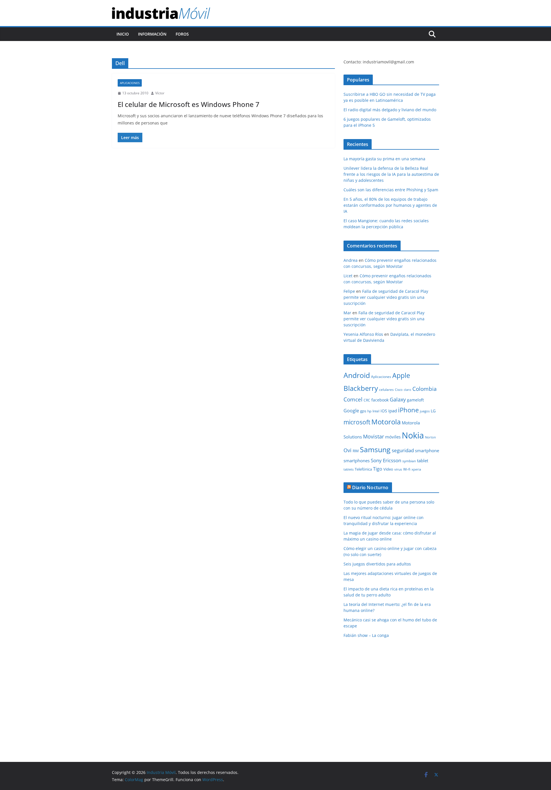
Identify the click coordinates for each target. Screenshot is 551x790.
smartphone (427, 450)
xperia (416, 469)
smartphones (357, 460)
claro (407, 390)
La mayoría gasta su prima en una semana (384, 158)
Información (152, 34)
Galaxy (398, 399)
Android (357, 375)
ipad (392, 410)
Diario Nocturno (370, 487)
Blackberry (361, 388)
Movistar (373, 436)
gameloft (415, 400)
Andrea (351, 260)
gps (363, 410)
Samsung (375, 449)
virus (398, 469)
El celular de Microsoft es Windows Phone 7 (188, 104)
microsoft (357, 422)
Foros (182, 34)
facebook (380, 400)
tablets (349, 469)
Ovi (348, 450)
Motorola (386, 421)
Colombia (424, 389)
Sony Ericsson (386, 460)
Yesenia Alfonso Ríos (363, 334)
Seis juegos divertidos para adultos (377, 564)
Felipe (349, 291)
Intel (375, 411)
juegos (425, 411)
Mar (347, 312)
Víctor (159, 93)
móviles (393, 437)
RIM (356, 450)
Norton (430, 437)
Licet (348, 275)
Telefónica (363, 469)
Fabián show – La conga (366, 635)
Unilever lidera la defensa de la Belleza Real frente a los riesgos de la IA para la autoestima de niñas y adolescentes (391, 174)
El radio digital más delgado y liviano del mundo (390, 109)
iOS (384, 410)
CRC (367, 400)
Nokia (413, 435)
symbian (409, 461)
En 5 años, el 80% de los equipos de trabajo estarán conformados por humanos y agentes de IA (390, 205)
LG (433, 410)
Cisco (399, 390)
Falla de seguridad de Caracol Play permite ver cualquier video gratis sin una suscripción (386, 297)
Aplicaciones (129, 83)
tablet (422, 460)
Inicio (123, 34)
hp (369, 411)
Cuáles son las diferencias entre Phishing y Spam (391, 189)
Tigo (377, 469)
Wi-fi (406, 469)
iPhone (408, 409)
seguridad (403, 450)
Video (388, 469)
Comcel (353, 399)
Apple (401, 375)
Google (351, 410)
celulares (386, 389)
